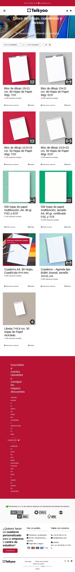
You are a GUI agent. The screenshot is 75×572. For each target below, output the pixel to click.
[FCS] (52, 515)
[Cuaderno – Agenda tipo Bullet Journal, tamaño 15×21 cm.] (55, 249)
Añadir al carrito (10, 227)
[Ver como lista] (49, 45)
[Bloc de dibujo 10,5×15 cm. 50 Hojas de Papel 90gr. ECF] (55, 127)
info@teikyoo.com (45, 3)
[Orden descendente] (24, 45)
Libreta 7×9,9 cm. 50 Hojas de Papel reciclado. (16, 332)
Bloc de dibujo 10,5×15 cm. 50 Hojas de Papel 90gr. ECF (55, 151)
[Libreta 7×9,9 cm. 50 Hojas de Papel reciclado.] (19, 308)
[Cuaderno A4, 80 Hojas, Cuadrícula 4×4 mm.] (19, 249)
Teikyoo (43, 566)
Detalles (31, 105)
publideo (37, 569)
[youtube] (71, 561)
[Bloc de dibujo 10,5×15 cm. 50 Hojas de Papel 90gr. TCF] (19, 127)
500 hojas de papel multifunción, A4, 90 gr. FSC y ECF (18, 210)
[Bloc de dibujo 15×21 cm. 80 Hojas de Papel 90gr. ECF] (55, 68)
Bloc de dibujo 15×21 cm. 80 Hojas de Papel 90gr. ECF (55, 92)
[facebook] (65, 561)
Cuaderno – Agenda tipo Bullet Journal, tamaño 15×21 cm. (55, 273)
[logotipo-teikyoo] (37, 9)
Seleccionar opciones (12, 105)
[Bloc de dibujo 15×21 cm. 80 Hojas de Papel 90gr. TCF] (19, 68)
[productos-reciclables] (40, 511)
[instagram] (68, 561)
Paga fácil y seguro (36, 543)
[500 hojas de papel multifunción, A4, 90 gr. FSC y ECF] (19, 187)
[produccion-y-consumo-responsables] (17, 511)
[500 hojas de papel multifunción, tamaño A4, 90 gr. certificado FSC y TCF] (55, 187)
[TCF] (22, 515)
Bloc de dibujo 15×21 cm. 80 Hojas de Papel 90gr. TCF (18, 92)
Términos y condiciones (38, 535)
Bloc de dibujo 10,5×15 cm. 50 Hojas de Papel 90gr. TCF (18, 151)
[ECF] (60, 511)
